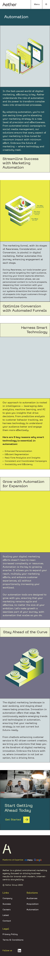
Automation (33, 910)
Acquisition (33, 904)
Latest (6, 915)
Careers (7, 910)
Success (7, 904)
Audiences (32, 898)
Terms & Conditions (13, 940)
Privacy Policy (10, 934)
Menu (37, 4)
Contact (7, 921)
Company (7, 898)
